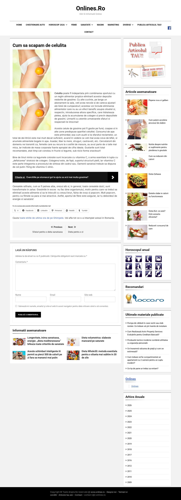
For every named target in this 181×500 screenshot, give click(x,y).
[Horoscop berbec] (128, 261)
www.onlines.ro (98, 492)
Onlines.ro (90, 8)
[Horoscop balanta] (148, 269)
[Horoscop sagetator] (128, 276)
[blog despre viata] (145, 304)
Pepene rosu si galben (158, 100)
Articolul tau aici (66, 495)
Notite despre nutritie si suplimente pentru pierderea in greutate (158, 147)
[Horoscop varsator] (148, 276)
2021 (129, 433)
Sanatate (85, 25)
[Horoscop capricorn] (138, 276)
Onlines (130, 379)
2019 (129, 444)
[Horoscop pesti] (158, 276)
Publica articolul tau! (149, 25)
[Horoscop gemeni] (148, 261)
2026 (129, 405)
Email (52, 295)
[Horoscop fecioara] (138, 269)
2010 (129, 477)
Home (19, 25)
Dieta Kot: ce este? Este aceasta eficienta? (157, 214)
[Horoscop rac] (158, 261)
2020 (129, 438)
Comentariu (21, 262)
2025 (129, 411)
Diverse (127, 25)
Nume (18, 295)
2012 (129, 466)
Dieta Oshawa (155, 174)
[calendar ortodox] (145, 78)
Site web (88, 295)
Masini (100, 25)
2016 (129, 460)
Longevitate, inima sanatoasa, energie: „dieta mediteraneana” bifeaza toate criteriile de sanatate (45, 340)
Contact (88, 32)
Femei (74, 25)
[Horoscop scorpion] (158, 269)
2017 (129, 455)
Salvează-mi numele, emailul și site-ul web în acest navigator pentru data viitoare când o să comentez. (63, 306)
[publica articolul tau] (145, 60)
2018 (129, 449)
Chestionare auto (35, 25)
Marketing (113, 25)
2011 (129, 471)
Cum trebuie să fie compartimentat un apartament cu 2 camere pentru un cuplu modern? (145, 360)
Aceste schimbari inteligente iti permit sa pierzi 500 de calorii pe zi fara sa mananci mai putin (44, 354)
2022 (129, 427)
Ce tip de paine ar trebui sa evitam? (142, 368)
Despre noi (111, 492)
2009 (129, 482)
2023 (129, 422)
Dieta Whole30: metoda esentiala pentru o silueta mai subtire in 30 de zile (99, 354)
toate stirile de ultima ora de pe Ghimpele (41, 218)
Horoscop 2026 (57, 25)
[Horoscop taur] (138, 261)
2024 (129, 416)
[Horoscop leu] (128, 269)
